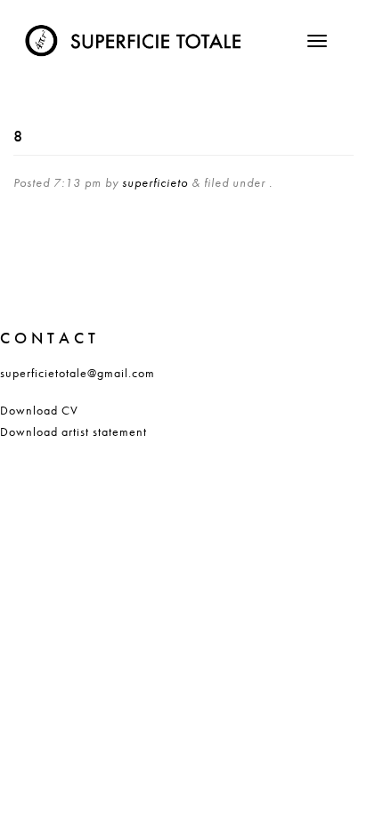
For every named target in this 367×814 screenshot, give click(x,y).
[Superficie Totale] (135, 35)
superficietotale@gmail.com (77, 373)
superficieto (155, 182)
